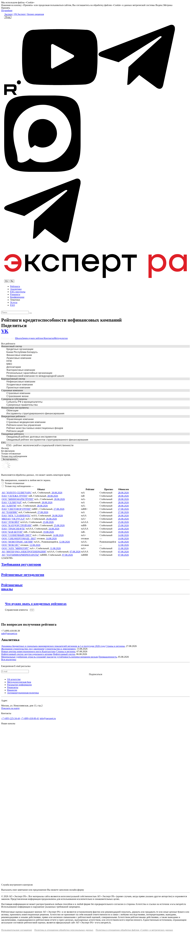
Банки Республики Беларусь (22, 352)
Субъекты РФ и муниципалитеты (24, 402)
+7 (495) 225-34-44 (10, 718)
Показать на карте (10, 708)
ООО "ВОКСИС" (11, 545)
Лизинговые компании (18, 358)
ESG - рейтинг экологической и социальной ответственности (39, 445)
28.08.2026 (56, 492)
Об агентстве (14, 679)
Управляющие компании (20, 419)
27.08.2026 (59, 509)
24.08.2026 (53, 528)
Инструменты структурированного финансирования (35, 413)
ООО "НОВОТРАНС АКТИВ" (17, 542)
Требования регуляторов (21, 564)
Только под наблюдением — (19, 486)
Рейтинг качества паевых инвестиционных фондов (34, 428)
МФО (9, 364)
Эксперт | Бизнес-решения (30, 14)
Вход (7, 17)
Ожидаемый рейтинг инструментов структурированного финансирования (47, 439)
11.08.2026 (55, 548)
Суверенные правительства (22, 405)
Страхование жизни (17, 396)
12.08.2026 (64, 542)
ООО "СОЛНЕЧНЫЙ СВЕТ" (17, 535)
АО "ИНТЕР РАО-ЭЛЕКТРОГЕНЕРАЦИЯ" (24, 551)
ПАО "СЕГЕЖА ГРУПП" (15, 496)
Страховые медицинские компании (26, 422)
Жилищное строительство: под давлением (22, 649)
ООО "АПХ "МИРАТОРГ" (15, 548)
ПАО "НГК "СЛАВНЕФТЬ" (16, 515)
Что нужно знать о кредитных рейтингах (36, 603)
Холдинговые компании (19, 384)
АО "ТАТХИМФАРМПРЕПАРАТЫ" (20, 555)
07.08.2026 (75, 551)
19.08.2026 (48, 532)
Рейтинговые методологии (22, 575)
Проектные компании (18, 387)
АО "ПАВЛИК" (10, 512)
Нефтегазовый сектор (64, 654)
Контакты (49, 338)
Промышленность (107, 657)
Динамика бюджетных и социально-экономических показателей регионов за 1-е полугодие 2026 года (53, 646)
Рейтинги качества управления (23, 425)
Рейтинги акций (15, 431)
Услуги (13, 302)
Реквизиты (12, 687)
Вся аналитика (8, 659)
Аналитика (15, 289)
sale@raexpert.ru (9, 633)
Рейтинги (15, 286)
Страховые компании (18, 393)
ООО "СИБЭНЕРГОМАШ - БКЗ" (19, 538)
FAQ (12, 305)
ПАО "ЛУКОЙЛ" (11, 522)
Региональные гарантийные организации (29, 373)
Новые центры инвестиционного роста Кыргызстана (28, 651)
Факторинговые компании (20, 370)
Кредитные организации (19, 349)
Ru (12, 281)
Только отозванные (14, 483)
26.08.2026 (57, 515)
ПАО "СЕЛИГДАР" (12, 502)
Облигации (12, 410)
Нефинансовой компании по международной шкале (35, 376)
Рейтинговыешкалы (12, 587)
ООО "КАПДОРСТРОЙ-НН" (17, 525)
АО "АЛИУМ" (9, 505)
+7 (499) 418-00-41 (29, 718)
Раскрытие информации (19, 684)
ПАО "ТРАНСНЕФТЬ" (13, 528)
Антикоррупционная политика (23, 692)
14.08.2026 (58, 535)
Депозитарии (13, 367)
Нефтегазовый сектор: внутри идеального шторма (26, 654)
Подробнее (6, 10)
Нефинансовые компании (20, 381)
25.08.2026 (48, 522)
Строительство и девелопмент (60, 649)
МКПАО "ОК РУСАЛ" (13, 519)
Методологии (61, 338)
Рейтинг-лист (8, 338)
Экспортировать (9, 459)
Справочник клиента (16, 610)
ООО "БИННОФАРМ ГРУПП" (18, 499)
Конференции (17, 297)
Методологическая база (19, 682)
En (6, 281)
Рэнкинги (15, 294)
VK (4, 331)
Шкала (18, 338)
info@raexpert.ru (48, 718)
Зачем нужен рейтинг (33, 338)
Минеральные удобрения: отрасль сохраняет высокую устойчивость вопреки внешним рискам (49, 657)
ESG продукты (17, 291)
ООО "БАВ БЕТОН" (12, 532)
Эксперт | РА (10, 14)
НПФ (9, 361)
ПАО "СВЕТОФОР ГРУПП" (16, 509)
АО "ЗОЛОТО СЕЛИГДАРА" (17, 492)
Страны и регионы (115, 646)
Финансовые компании (19, 355)
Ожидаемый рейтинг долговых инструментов (31, 436)
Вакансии (12, 690)
